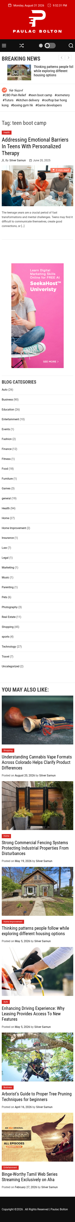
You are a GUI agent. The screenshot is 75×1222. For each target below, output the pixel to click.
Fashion (7, 439)
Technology (9, 646)
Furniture (7, 478)
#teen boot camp (40, 95)
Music (5, 577)
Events (6, 429)
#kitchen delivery (28, 100)
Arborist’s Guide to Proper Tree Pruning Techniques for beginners (37, 1096)
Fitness (6, 459)
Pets (4, 597)
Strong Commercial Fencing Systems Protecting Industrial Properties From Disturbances (35, 848)
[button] (68, 57)
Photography (10, 607)
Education (8, 409)
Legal (5, 557)
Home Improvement (14, 528)
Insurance (8, 538)
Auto (5, 389)
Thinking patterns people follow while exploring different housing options (50, 71)
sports (5, 636)
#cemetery (62, 95)
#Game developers (48, 105)
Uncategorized (10, 666)
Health (6, 132)
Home (5, 518)
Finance (7, 449)
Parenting (8, 587)
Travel (5, 656)
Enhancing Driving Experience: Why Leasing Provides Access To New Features (33, 1014)
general (6, 498)
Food (5, 468)
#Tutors (8, 100)
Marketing (8, 567)
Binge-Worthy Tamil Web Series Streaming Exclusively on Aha (30, 1177)
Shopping (8, 627)
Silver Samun (17, 160)
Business (7, 399)
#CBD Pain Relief (15, 95)
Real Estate (9, 617)
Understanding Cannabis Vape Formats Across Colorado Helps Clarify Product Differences (37, 762)
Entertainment (10, 419)
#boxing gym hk (22, 105)
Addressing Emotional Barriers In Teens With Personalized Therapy (35, 146)
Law (4, 547)
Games (6, 488)
